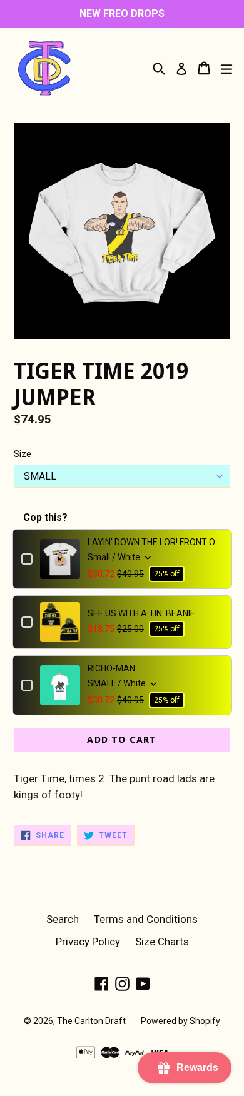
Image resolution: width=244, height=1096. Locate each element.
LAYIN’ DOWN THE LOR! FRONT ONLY (155, 542)
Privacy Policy (88, 941)
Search (62, 919)
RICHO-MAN (111, 668)
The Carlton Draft (91, 1021)
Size (22, 454)
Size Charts (162, 941)
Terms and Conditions (146, 919)
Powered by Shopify (180, 1021)
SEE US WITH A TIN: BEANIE (141, 613)
